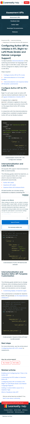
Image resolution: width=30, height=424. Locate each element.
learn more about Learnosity (11, 398)
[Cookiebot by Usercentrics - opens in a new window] (22, 195)
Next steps (6, 413)
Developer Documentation (15, 28)
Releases (15, 32)
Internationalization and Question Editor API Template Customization (15, 409)
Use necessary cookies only (15, 227)
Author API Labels (8, 182)
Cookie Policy (7, 214)
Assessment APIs (15, 17)
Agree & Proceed (15, 222)
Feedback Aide (15, 21)
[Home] (10, 2)
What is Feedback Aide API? (9, 392)
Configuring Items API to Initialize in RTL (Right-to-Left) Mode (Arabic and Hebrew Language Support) (13, 383)
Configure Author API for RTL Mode (13, 403)
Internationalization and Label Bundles (14, 405)
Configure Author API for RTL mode (14, 75)
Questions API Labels (9, 185)
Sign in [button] (26, 2)
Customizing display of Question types (15, 290)
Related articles (7, 416)
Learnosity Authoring (16, 40)
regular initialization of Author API (13, 97)
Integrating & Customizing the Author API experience (15, 42)
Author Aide (15, 24)
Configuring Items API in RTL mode (11, 348)
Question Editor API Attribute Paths (13, 187)
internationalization (18, 60)
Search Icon (22, 2)
